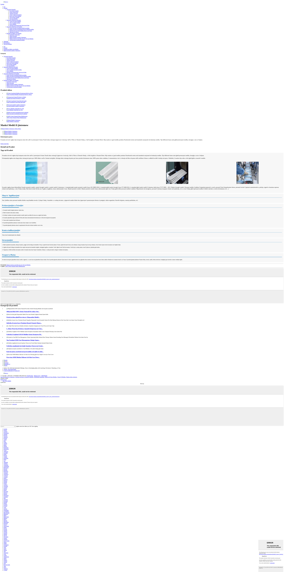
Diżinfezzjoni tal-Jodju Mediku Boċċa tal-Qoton (20, 30)
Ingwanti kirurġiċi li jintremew (8, 377)
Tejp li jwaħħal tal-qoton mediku (14, 69)
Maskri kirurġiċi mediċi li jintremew (17, 37)
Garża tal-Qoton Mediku (15, 21)
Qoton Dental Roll (13, 12)
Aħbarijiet (6, 41)
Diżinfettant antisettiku (39, 377)
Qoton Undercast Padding (15, 14)
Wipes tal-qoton (13, 36)
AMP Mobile (44, 375)
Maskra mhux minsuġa (71, 377)
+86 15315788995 (6, 381)
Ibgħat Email (4, 379)
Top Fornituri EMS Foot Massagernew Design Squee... (23, 340)
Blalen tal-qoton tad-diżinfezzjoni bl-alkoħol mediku (21, 29)
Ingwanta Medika (13, 18)
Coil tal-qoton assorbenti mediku (17, 40)
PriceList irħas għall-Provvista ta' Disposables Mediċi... (23, 317)
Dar (4, 6)
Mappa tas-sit (37, 375)
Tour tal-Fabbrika (8, 44)
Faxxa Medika (12, 24)
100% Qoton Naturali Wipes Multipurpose (16, 117)
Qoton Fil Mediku (61, 377)
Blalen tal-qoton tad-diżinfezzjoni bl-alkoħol (17, 113)
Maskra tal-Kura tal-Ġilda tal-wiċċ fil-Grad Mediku (21, 38)
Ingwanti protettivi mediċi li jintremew (15, 106)
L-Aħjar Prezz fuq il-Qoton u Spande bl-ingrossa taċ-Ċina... (25, 328)
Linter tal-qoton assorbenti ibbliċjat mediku (19, 28)
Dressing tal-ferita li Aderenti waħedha (24, 377)
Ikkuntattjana (7, 42)
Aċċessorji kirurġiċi (11, 9)
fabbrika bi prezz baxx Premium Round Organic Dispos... (24, 323)
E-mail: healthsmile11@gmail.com (12, 370)
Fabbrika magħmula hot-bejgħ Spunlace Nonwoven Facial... (25, 346)
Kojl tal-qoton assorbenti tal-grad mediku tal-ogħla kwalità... (25, 351)
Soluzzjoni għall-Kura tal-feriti (14, 20)
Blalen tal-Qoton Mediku (51, 377)
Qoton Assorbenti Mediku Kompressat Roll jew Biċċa (19, 94)
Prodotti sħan (30, 375)
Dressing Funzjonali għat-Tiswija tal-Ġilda (19, 25)
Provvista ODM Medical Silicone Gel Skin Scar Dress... (23, 357)
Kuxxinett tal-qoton (14, 10)
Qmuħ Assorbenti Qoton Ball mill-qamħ (16, 102)
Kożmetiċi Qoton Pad (14, 34)
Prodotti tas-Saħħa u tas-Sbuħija (14, 33)
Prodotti (5, 8)
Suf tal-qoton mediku (14, 17)
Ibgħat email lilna (5, 143)
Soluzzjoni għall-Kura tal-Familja (14, 26)
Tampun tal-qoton (13, 13)
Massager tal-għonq (14, 32)
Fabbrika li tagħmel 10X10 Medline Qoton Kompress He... (24, 334)
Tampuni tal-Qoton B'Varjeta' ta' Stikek (16, 98)
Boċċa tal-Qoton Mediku (15, 16)
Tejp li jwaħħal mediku (14, 22)
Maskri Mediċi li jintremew (13, 121)
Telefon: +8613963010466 (10, 369)
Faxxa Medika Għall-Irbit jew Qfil (15, 110)
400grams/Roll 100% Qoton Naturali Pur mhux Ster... (23, 311)
